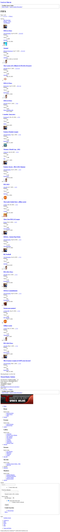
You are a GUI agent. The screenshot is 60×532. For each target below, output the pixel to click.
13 (21, 51)
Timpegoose (6, 335)
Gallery (5, 426)
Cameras (8, 439)
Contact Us (6, 520)
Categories (8, 433)
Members (6, 467)
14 (22, 51)
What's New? (9, 414)
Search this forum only (14, 500)
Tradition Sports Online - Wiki (13, 463)
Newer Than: (5, 496)
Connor (5, 204)
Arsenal (6, 48)
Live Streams (9, 451)
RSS (5, 525)
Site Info (5, 456)
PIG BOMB (6, 317)
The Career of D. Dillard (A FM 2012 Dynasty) (18, 65)
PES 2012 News (8, 272)
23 (19, 33)
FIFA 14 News (8, 100)
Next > (11, 16)
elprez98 (5, 68)
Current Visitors (10, 477)
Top (4, 524)
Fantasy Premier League (11, 132)
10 (17, 86)
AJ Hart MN (6, 311)
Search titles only (13, 487)
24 (21, 33)
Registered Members (11, 476)
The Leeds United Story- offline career (15, 202)
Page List (8, 465)
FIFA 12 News (8, 30)
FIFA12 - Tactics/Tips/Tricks (12, 237)
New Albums (9, 436)
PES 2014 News (8, 343)
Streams (5, 444)
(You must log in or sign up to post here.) (10, 386)
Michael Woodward (8, 51)
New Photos (9, 437)
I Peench (6, 57)
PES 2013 (6, 184)
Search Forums (9, 424)
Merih (5, 123)
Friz (4, 158)
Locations (8, 440)
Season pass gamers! (10, 308)
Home (5, 406)
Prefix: (2, 382)
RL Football (7, 254)
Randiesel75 (6, 117)
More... (6, 512)
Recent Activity (10, 413)
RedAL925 (6, 86)
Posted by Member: (6, 490)
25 (22, 33)
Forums (5, 417)
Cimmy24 (6, 152)
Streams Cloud (9, 443)
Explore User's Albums (11, 435)
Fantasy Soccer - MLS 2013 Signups (14, 167)
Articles (5, 480)
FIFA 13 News (8, 83)
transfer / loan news (9, 114)
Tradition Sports (7, 518)
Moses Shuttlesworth (8, 110)
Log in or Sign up (6, 2)
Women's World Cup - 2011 (12, 149)
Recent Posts (9, 425)
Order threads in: (4, 381)
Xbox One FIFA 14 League (12, 219)
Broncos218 (6, 352)
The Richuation (7, 33)
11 (19, 86)
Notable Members (10, 474)
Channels (8, 454)
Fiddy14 (5, 193)
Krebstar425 (6, 281)
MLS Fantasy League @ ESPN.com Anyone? (17, 360)
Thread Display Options (8, 377)
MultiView (8, 452)
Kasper (5, 222)
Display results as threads (18, 502)
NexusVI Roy (7, 228)
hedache (5, 40)
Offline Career (8, 325)
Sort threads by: (4, 379)
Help (7, 415)
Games (8, 455)
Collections (9, 441)
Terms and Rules (7, 528)
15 (24, 51)
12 (16, 68)
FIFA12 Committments (10, 290)
